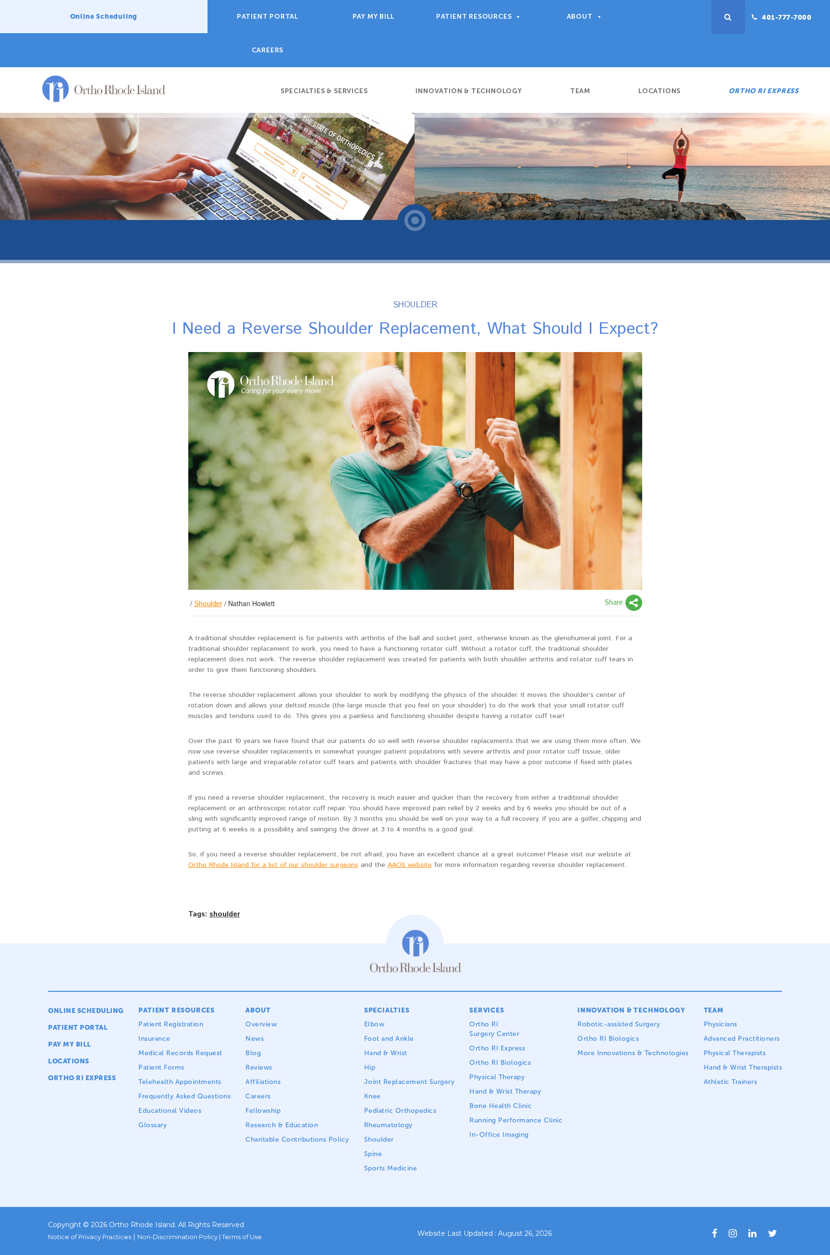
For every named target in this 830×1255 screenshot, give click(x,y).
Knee (372, 1096)
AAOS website (410, 865)
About (580, 16)
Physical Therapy (497, 1077)
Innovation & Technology (468, 91)
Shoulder (208, 604)
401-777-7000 (786, 17)
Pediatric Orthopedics (400, 1111)
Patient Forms (161, 1067)
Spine (373, 1154)
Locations (659, 91)
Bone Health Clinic (500, 1106)
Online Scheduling (104, 16)
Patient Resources (474, 16)
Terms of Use (242, 1237)
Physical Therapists (735, 1053)
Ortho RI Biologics (500, 1063)
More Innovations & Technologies (633, 1053)
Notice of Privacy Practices (89, 1237)
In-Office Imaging (499, 1135)
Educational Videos (169, 1111)
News (254, 1039)
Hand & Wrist (385, 1053)
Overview (261, 1024)
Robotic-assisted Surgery (618, 1024)
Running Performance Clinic (515, 1120)
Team (580, 91)
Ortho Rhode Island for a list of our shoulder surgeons (273, 865)
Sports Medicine (390, 1168)
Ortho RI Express (497, 1048)
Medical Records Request (180, 1053)
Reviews (258, 1067)
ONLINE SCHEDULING (86, 1011)
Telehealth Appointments (179, 1082)
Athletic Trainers (730, 1082)
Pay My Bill (373, 16)
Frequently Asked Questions (184, 1096)
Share (614, 602)
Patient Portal (267, 16)
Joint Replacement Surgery (409, 1082)
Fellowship (263, 1111)
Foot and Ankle (389, 1039)
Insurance (154, 1039)
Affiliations (263, 1082)
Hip (370, 1067)
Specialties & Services (324, 91)
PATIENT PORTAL (78, 1027)
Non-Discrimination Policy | (179, 1237)
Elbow (374, 1024)
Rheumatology (389, 1125)
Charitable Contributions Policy (297, 1139)
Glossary (152, 1125)
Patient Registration (170, 1024)
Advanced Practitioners (742, 1039)
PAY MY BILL (69, 1044)
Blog (253, 1053)
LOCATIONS (68, 1061)
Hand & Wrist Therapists (743, 1067)
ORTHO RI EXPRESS (764, 91)
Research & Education (281, 1125)
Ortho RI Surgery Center (494, 1029)
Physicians (720, 1024)
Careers (268, 50)
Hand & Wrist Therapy (505, 1091)
